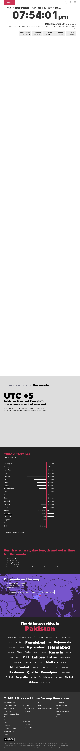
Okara (57, 667)
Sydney (6, 526)
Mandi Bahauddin (65, 657)
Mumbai (7, 510)
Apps (25, 702)
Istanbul (7, 501)
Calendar (7, 725)
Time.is (9, 2)
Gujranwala (62, 642)
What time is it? (8, 745)
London (37, 33)
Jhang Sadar (24, 652)
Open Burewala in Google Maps (17, 592)
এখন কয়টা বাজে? (57, 745)
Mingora (27, 662)
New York (7, 470)
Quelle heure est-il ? (41, 745)
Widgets (26, 705)
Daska (70, 637)
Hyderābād (36, 647)
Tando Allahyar (45, 682)
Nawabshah (47, 667)
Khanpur (11, 657)
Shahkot (33, 677)
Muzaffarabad (19, 667)
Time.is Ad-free (61, 705)
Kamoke (43, 652)
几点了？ (16, 745)
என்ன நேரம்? (51, 747)
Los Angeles (25, 33)
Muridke (63, 662)
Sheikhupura (46, 677)
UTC (5, 479)
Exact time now (9, 702)
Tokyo (71, 33)
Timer (6, 723)
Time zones (8, 711)
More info (39, 26)
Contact (59, 717)
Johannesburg (9, 489)
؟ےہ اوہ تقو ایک (58, 747)
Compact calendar (10, 728)
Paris (48, 33)
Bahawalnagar (11, 637)
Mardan (17, 662)
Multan (52, 662)
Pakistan (40, 628)
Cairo (6, 498)
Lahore (38, 657)
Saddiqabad (66, 672)
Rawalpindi (50, 672)
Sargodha (21, 677)
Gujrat (12, 647)
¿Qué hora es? (31, 745)
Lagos (6, 482)
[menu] (75, 2)
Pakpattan (65, 667)
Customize (60, 702)
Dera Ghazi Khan (15, 642)
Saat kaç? (44, 747)
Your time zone (9, 708)
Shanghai (7, 517)
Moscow (7, 504)
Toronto (6, 473)
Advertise (26, 721)
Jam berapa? (16, 747)
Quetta (32, 672)
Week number (9, 731)
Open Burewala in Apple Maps (43, 592)
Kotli (26, 657)
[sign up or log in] (70, 3)
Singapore (7, 520)
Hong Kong (8, 513)
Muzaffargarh (36, 667)
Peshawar (16, 672)
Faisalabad (35, 642)
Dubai (6, 507)
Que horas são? (8, 747)
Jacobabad (11, 652)
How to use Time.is (62, 711)
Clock (6, 717)
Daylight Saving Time (11, 714)
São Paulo (7, 476)
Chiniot (57, 637)
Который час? (64, 745)
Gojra (49, 642)
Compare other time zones (15, 532)
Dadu (64, 637)
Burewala (49, 637)
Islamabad (59, 647)
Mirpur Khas (38, 662)
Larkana (52, 657)
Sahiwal (9, 677)
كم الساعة (50, 745)
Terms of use (27, 724)
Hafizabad (21, 647)
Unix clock (42, 705)
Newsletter (27, 711)
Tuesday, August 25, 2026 (60, 23)
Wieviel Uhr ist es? (26, 747)
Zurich (6, 495)
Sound (6, 734)
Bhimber (39, 637)
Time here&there (10, 705)
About (58, 714)
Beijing (59, 33)
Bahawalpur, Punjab (25, 637)
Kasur (68, 652)
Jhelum (36, 652)
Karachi (56, 652)
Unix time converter (45, 708)
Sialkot (69, 677)
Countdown (8, 720)
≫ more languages (68, 747)
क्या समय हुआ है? (22, 745)
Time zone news (28, 708)
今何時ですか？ (36, 747)
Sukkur (33, 682)
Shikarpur (59, 677)
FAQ (57, 708)
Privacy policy (28, 727)
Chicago (7, 467)
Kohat (18, 657)
